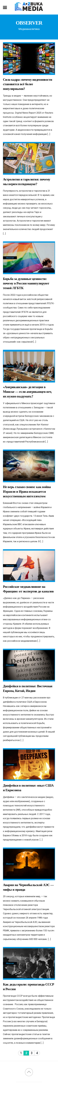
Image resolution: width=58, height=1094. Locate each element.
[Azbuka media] (29, 9)
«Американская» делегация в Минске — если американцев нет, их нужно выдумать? (27, 391)
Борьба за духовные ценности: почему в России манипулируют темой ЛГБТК (26, 283)
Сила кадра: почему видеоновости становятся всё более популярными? (27, 84)
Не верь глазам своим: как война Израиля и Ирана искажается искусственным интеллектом (27, 491)
